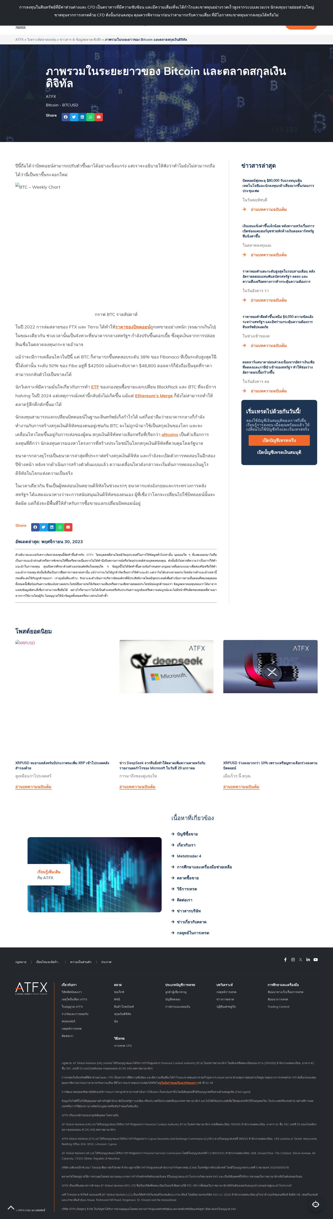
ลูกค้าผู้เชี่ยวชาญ (175, 992)
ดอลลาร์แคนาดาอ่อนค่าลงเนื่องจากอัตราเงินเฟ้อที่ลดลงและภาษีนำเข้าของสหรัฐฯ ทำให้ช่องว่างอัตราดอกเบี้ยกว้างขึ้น (278, 367)
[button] (66, 117)
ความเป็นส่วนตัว (80, 962)
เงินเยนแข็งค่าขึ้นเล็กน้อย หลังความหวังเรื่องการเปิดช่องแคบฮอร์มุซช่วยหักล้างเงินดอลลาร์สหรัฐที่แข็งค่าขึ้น (278, 231)
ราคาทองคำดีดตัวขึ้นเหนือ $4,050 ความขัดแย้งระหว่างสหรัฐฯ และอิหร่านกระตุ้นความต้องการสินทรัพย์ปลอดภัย (278, 322)
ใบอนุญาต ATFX (72, 1006)
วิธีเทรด (119, 1038)
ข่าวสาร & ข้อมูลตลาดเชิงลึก (80, 39)
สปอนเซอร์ (68, 1021)
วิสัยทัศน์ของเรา (72, 992)
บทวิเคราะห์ (224, 985)
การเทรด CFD (123, 1045)
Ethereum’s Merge (154, 395)
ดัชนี (117, 999)
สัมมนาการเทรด (278, 999)
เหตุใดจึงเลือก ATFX (74, 999)
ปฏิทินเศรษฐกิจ (226, 1006)
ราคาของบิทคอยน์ (132, 327)
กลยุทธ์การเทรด (72, 1028)
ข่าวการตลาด (225, 999)
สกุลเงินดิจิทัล (122, 1014)
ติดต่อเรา (67, 1036)
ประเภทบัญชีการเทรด (180, 985)
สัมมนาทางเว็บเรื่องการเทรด (286, 992)
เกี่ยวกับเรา (69, 985)
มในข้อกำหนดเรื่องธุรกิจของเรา (178, 1083)
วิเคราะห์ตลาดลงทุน (41, 39)
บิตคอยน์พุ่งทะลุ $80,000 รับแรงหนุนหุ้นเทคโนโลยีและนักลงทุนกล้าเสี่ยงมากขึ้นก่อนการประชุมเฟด (278, 185)
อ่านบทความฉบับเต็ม (269, 209)
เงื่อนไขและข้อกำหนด (50, 962)
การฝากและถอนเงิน (177, 1006)
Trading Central (278, 1006)
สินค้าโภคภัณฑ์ (124, 1006)
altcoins (170, 434)
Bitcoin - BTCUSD (62, 104)
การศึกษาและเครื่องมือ (283, 985)
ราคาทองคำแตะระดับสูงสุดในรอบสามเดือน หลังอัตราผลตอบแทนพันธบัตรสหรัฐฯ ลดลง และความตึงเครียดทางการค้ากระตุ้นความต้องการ (279, 276)
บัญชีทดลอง (172, 999)
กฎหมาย (20, 962)
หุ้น (116, 1021)
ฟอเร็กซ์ (119, 992)
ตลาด (118, 985)
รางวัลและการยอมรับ (75, 1014)
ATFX (19, 39)
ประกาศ (106, 962)
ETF (95, 387)
